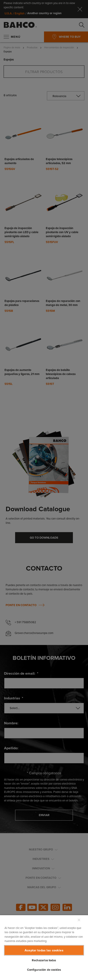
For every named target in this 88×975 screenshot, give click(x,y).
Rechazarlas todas (44, 960)
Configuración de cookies (44, 970)
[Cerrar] (79, 920)
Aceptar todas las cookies (44, 950)
